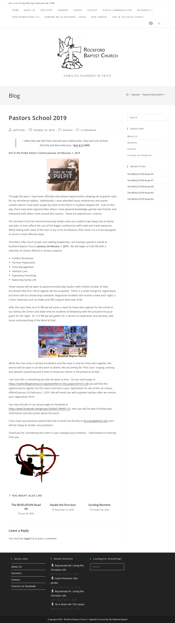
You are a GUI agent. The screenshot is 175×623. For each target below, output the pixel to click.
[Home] (127, 94)
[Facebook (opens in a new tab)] (151, 23)
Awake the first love (63, 505)
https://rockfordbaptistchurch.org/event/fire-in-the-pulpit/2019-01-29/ (49, 383)
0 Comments (88, 130)
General (67, 130)
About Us (132, 136)
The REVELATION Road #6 (140, 186)
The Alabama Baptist (118, 619)
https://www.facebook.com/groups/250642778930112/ (39, 408)
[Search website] (159, 24)
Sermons (132, 142)
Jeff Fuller (19, 130)
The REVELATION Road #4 (26, 507)
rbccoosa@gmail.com (95, 420)
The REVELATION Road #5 (140, 174)
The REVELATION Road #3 (140, 199)
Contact (131, 148)
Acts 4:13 (78, 145)
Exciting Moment (99, 505)
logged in (29, 538)
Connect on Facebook (139, 155)
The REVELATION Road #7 (140, 180)
